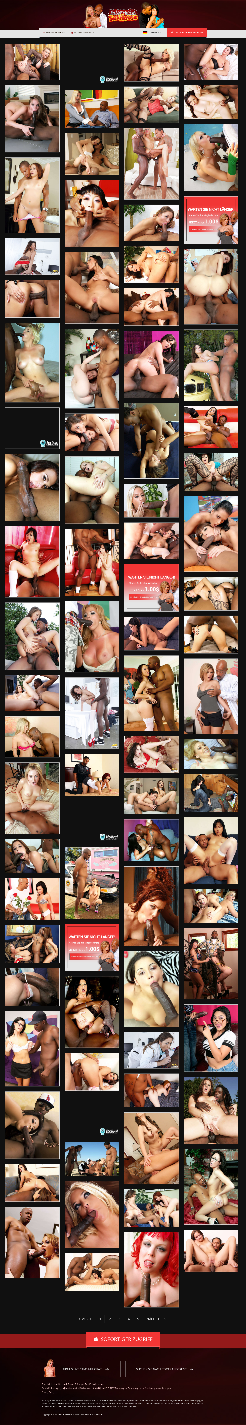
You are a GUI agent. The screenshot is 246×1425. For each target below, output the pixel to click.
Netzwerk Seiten (55, 33)
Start (44, 1384)
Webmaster (85, 1388)
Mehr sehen (98, 1384)
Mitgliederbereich (84, 33)
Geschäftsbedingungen (53, 1388)
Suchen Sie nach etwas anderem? (161, 1369)
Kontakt (96, 1388)
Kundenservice (72, 1388)
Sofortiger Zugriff (189, 32)
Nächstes (154, 1319)
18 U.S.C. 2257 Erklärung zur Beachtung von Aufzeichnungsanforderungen (136, 1388)
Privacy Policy (48, 1392)
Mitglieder (52, 1384)
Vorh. (86, 1319)
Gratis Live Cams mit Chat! (82, 1369)
